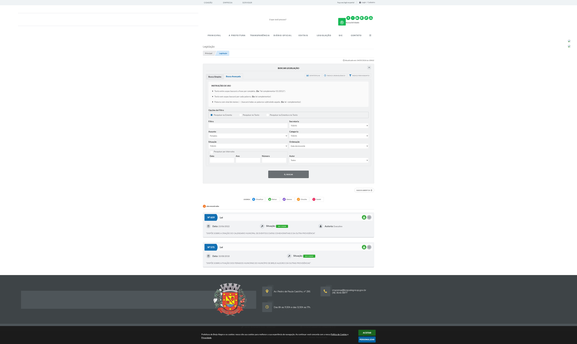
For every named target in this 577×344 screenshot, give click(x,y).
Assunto (212, 131)
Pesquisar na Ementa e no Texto (284, 115)
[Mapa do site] (371, 18)
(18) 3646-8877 (339, 292)
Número (266, 156)
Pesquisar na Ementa (223, 115)
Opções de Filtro (216, 110)
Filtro (211, 121)
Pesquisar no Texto (251, 115)
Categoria (293, 131)
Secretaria (294, 121)
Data (212, 156)
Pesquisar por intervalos (224, 151)
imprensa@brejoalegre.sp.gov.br (349, 290)
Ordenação (294, 141)
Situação (212, 141)
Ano (238, 156)
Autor (292, 156)
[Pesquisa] (322, 19)
